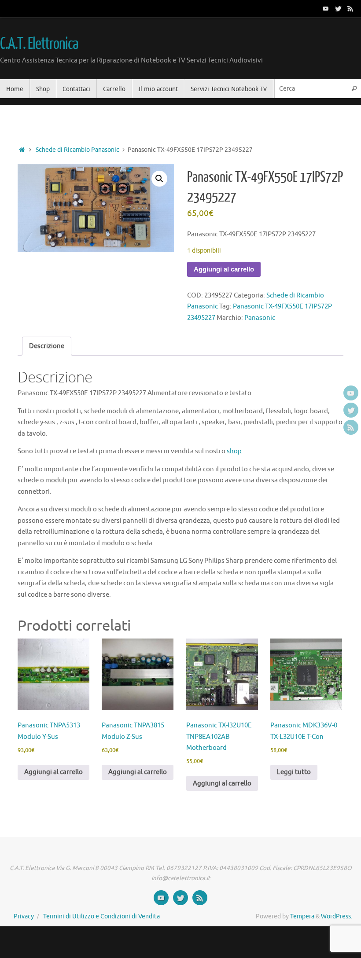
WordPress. (336, 916)
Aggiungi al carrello (224, 269)
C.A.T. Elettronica (38, 44)
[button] (159, 179)
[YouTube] (326, 8)
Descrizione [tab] (46, 346)
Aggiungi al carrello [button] (53, 772)
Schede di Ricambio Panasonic (77, 150)
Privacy (24, 916)
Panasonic (259, 318)
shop (234, 451)
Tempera (302, 916)
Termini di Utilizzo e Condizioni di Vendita (101, 916)
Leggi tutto (294, 772)
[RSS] (350, 8)
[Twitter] (338, 8)
